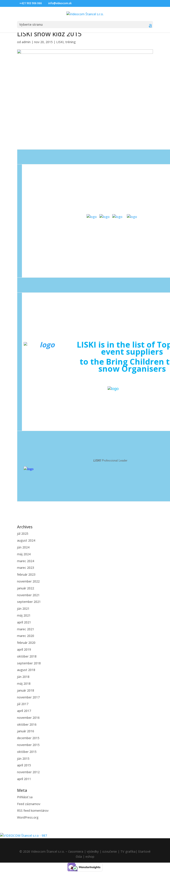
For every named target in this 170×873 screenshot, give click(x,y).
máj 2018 (24, 683)
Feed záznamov (28, 804)
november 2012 (28, 772)
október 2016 (27, 724)
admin (26, 42)
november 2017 (28, 697)
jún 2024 (23, 547)
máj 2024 (24, 554)
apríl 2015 (24, 765)
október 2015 (27, 752)
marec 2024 (25, 561)
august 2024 (26, 540)
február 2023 (26, 574)
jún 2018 (23, 677)
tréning (70, 42)
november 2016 (28, 717)
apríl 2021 (24, 622)
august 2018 (26, 670)
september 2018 (29, 663)
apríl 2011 (24, 779)
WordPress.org (28, 817)
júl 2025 (22, 533)
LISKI (60, 42)
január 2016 (25, 731)
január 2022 (25, 588)
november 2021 (28, 595)
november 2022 (28, 581)
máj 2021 (24, 615)
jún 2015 (23, 758)
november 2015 (28, 745)
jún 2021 (23, 608)
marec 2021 (25, 629)
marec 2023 (25, 567)
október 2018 (27, 656)
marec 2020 (25, 636)
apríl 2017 (24, 711)
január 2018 (25, 690)
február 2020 (26, 642)
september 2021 (29, 602)
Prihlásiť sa (25, 797)
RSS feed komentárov (32, 810)
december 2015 (28, 738)
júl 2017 (22, 704)
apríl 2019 (24, 649)
